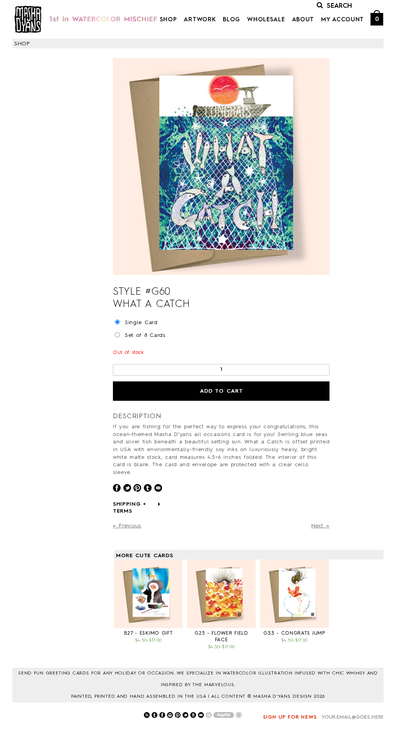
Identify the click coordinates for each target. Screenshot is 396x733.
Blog (231, 20)
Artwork (200, 20)
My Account (342, 20)
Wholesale (266, 20)
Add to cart (221, 391)
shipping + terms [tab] (129, 507)
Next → (320, 526)
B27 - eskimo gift (148, 633)
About (303, 20)
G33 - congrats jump (294, 633)
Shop (168, 20)
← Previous (127, 526)
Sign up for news (290, 717)
